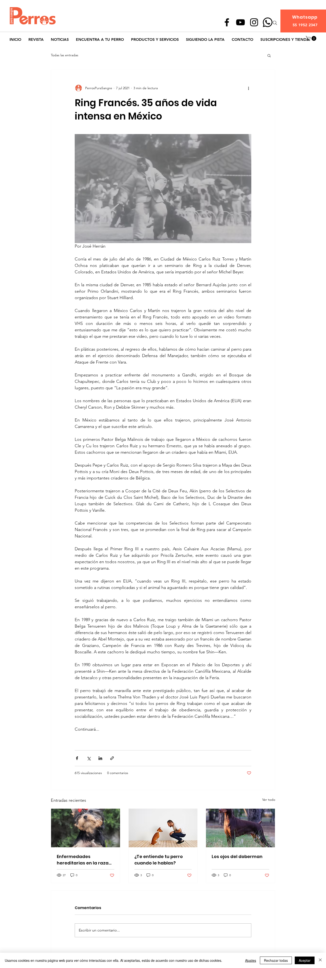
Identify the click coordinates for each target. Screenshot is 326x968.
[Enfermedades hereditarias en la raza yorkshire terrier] (85, 828)
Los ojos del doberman (237, 856)
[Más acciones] (248, 88)
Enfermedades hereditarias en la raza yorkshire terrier (83, 860)
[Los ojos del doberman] (240, 828)
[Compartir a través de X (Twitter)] (88, 758)
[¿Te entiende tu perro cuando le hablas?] (163, 828)
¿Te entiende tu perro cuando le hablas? (158, 860)
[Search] (275, 23)
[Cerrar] (320, 960)
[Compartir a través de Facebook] (77, 758)
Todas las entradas (64, 55)
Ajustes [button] (250, 960)
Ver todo (268, 799)
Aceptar (304, 960)
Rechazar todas (276, 960)
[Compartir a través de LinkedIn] (100, 758)
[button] (311, 38)
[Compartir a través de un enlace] (112, 758)
